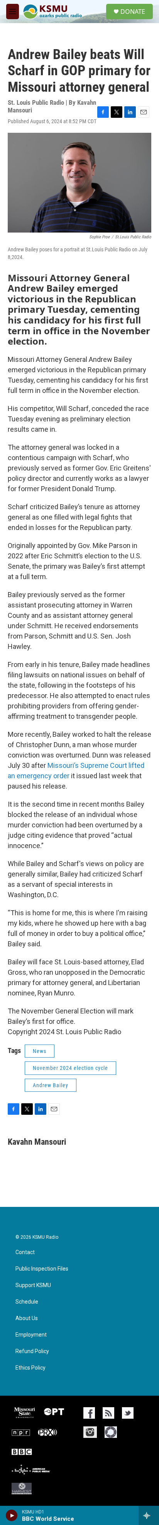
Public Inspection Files (41, 1269)
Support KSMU (33, 1285)
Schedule (26, 1302)
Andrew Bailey (50, 1085)
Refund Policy (32, 1351)
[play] (12, 1515)
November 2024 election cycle (70, 1068)
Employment (31, 1335)
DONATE (132, 11)
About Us (26, 1318)
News (39, 1051)
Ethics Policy (30, 1368)
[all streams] (149, 1515)
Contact (25, 1252)
